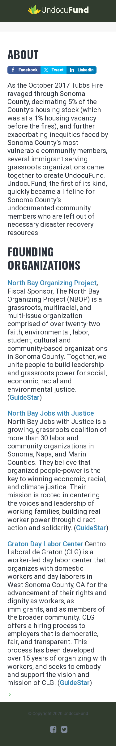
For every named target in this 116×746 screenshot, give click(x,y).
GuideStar (91, 528)
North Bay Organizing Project (52, 283)
